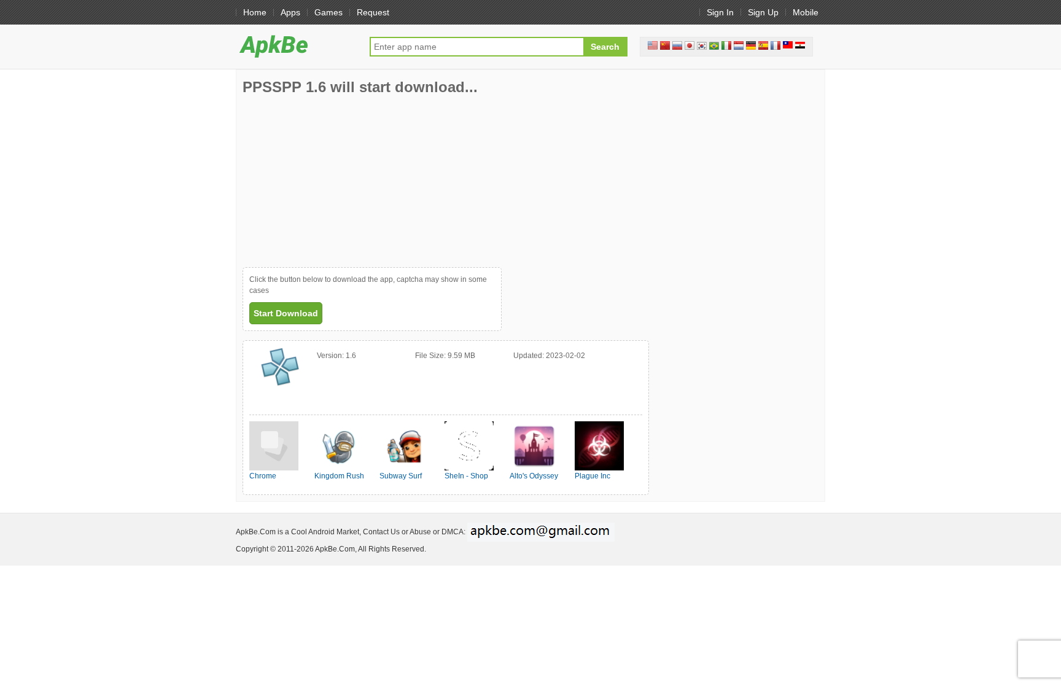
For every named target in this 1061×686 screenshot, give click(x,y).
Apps (290, 12)
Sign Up (763, 12)
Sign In (720, 12)
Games (328, 12)
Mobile (805, 12)
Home (254, 12)
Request (373, 12)
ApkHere (296, 46)
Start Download (286, 313)
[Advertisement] (335, 181)
